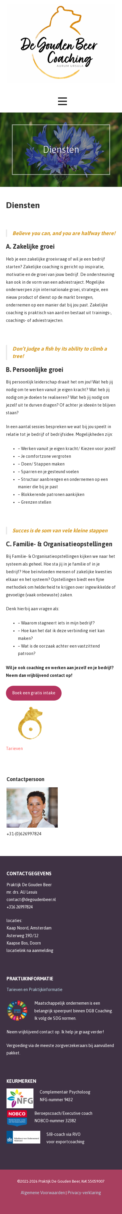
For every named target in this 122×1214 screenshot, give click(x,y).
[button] (62, 101)
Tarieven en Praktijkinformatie (34, 989)
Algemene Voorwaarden (43, 1192)
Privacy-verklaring (84, 1192)
